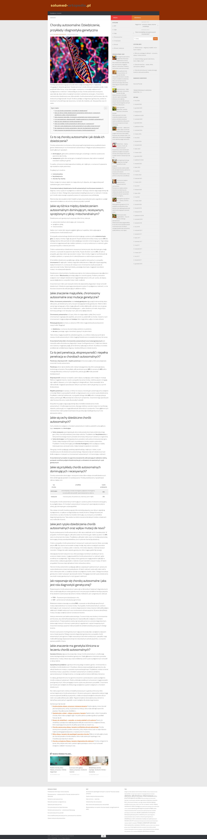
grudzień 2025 (138, 108)
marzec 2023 (138, 152)
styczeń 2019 (138, 208)
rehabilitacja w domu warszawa (132, 818)
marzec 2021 (138, 182)
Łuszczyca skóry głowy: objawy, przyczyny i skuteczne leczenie (78, 770)
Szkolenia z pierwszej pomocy (55, 799)
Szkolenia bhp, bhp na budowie (94, 802)
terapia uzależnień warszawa (146, 823)
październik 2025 (139, 115)
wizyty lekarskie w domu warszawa (130, 831)
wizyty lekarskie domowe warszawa (151, 829)
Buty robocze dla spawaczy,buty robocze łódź (97, 804)
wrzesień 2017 (138, 230)
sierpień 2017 (138, 234)
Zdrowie (53, 17)
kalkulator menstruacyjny (130, 800)
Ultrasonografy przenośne (136, 827)
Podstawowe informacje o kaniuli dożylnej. (58, 791)
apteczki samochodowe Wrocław (139, 791)
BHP (115, 26)
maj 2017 (137, 245)
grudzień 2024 (138, 123)
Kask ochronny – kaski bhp (92, 799)
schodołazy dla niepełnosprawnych (149, 818)
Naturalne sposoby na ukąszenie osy (57, 802)
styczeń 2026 (138, 104)
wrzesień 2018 (138, 219)
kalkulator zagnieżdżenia (141, 800)
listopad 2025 (138, 111)
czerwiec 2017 (138, 241)
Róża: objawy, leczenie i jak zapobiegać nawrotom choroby (71, 734)
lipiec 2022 (137, 167)
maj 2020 (137, 197)
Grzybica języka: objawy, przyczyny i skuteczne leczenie (70, 706)
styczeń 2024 (138, 141)
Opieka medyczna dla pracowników (56, 818)
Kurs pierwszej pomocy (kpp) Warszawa (58, 807)
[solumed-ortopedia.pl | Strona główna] (70, 5)
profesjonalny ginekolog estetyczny (146, 816)
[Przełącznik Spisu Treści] (105, 108)
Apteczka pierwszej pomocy (55, 804)
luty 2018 (137, 226)
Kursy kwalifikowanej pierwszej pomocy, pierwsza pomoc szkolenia (64, 815)
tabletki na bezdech (132, 823)
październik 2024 (139, 126)
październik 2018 (139, 215)
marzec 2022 (138, 174)
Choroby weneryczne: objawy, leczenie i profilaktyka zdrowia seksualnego (75, 727)
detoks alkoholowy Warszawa (138, 795)
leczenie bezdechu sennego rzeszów (138, 802)
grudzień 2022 (138, 156)
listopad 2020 (138, 189)
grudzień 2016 (138, 263)
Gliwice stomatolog (144, 798)
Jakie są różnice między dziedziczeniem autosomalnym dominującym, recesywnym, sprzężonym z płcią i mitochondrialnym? (77, 114)
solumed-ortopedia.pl (60, 34)
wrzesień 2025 (138, 119)
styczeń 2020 (138, 204)
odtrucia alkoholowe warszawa (145, 806)
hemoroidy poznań (151, 798)
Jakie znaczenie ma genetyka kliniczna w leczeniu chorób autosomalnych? (75, 130)
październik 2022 (139, 160)
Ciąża (115, 29)
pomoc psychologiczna (149, 814)
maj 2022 (137, 171)
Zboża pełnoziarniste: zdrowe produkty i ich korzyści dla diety (121, 73)
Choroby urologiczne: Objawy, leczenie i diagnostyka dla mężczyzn (73, 741)
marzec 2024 (138, 134)
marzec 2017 (138, 252)
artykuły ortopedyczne (151, 791)
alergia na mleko (128, 791)
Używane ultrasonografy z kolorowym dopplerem (133, 829)
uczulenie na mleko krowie (150, 825)
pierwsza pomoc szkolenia (137, 814)
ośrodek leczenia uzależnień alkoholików (144, 810)
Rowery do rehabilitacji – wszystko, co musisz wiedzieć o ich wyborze (74, 720)
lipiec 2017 (137, 238)
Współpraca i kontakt (55, 13)
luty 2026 (137, 100)
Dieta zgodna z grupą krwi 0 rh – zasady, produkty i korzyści (122, 200)
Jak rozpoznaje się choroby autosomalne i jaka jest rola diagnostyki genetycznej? (77, 128)
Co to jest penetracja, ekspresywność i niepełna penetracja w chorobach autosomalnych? (79, 119)
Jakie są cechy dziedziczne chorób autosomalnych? (68, 121)
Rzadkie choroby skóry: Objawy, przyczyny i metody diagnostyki (58, 770)
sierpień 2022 (138, 163)
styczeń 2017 (138, 260)
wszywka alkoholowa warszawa (146, 831)
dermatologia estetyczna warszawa (147, 793)
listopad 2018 (138, 212)
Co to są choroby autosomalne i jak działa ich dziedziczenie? (71, 110)
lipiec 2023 (137, 149)
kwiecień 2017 (138, 249)
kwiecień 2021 (138, 178)
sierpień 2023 (138, 145)
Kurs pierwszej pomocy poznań (55, 813)
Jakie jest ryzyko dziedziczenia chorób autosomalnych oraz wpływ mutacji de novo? (77, 126)
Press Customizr (66, 838)
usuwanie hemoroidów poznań (149, 827)
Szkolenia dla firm (129, 821)
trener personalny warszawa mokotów (134, 825)
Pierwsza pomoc (118, 37)
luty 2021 (137, 186)
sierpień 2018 (138, 223)
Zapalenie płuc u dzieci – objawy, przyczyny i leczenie (69, 713)
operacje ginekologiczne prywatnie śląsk (142, 808)
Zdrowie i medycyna (119, 48)
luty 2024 (137, 137)
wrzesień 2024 (138, 130)
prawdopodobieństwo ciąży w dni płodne (132, 816)
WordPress (54, 838)
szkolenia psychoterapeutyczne (140, 820)
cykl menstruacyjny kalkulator (135, 793)
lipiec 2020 (137, 193)
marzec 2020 (138, 200)
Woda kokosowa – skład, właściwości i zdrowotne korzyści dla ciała (122, 91)
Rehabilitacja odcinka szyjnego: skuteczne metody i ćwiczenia (97, 770)
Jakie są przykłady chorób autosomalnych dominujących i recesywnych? (74, 123)
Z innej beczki (117, 41)
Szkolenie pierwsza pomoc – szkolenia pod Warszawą (61, 810)
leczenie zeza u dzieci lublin (135, 804)
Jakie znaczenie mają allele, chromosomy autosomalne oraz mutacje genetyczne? (77, 117)
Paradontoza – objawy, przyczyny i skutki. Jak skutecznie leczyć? (122, 146)
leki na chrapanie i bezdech (148, 804)
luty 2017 (137, 256)
